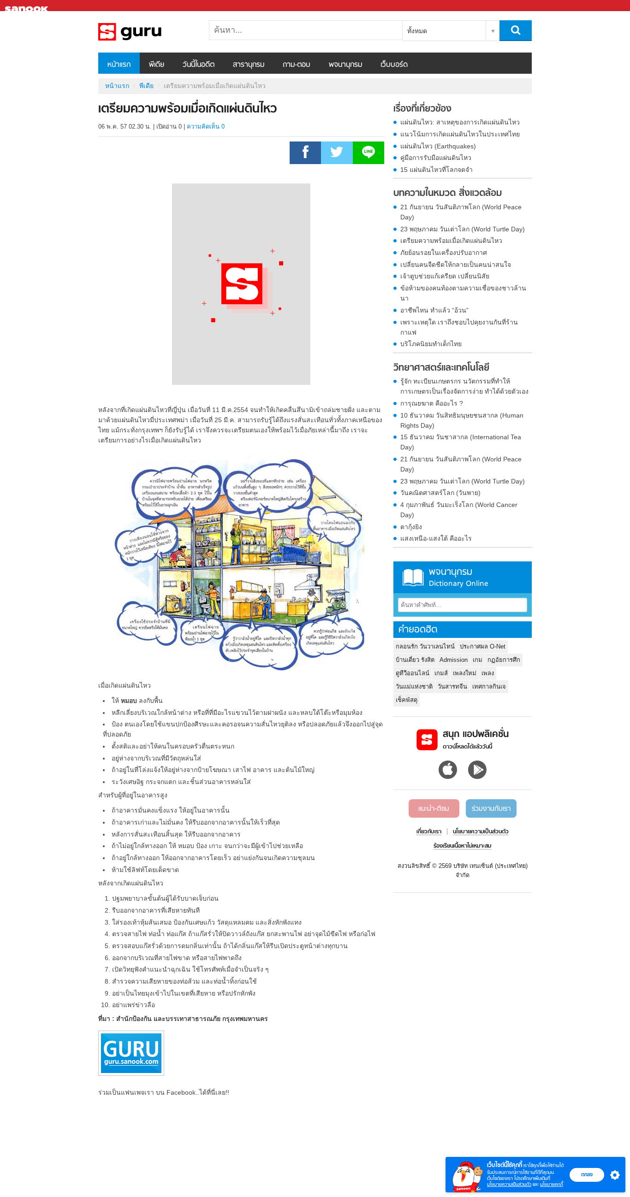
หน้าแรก (119, 65)
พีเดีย (156, 65)
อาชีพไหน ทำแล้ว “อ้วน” (434, 310)
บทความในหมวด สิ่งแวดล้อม (447, 194)
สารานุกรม (248, 65)
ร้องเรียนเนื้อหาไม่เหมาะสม (462, 846)
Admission (454, 659)
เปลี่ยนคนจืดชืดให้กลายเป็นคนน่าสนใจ (455, 264)
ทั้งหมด (417, 31)
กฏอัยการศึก (503, 659)
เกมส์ (441, 673)
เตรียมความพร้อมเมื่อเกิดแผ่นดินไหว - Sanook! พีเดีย (146, 31)
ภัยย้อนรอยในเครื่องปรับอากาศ (443, 252)
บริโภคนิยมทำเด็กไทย (431, 344)
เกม (477, 659)
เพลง (487, 673)
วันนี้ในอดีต (198, 65)
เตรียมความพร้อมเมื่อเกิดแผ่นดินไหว (451, 240)
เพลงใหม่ (464, 673)
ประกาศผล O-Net (482, 646)
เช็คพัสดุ (406, 699)
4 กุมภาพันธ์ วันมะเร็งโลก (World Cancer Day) (458, 510)
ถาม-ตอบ (296, 65)
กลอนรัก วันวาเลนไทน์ (425, 646)
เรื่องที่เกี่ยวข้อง (422, 109)
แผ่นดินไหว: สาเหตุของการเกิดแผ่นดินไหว (460, 122)
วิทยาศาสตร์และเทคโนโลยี (441, 368)
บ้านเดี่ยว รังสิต (415, 659)
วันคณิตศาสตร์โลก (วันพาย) (440, 492)
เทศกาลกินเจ (489, 686)
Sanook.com (28, 6)
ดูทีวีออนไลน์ (412, 673)
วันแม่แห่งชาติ (414, 686)
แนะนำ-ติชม (433, 808)
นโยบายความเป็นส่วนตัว (509, 1184)
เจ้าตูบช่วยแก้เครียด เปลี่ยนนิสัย (444, 276)
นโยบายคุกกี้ (551, 1184)
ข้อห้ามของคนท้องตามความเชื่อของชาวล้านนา (463, 293)
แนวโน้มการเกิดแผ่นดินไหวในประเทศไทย (460, 134)
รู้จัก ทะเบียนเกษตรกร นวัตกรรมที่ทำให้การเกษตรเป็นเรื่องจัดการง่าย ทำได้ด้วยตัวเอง (464, 386)
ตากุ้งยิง (411, 527)
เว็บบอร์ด (394, 65)
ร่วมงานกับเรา (491, 808)
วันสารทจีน (452, 686)
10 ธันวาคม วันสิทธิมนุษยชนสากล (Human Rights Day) (461, 420)
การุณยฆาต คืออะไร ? (431, 403)
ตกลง (587, 1174)
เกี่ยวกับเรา (428, 832)
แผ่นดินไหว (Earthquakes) (438, 146)
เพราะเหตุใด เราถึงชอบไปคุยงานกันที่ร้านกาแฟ (459, 327)
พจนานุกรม (345, 65)
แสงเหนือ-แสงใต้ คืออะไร (436, 538)
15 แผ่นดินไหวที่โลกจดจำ (436, 169)
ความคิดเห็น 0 (206, 126)
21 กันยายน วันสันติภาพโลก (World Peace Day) (461, 212)
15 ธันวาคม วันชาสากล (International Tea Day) (460, 442)
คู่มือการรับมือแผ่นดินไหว (435, 157)
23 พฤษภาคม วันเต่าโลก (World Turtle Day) (462, 229)
